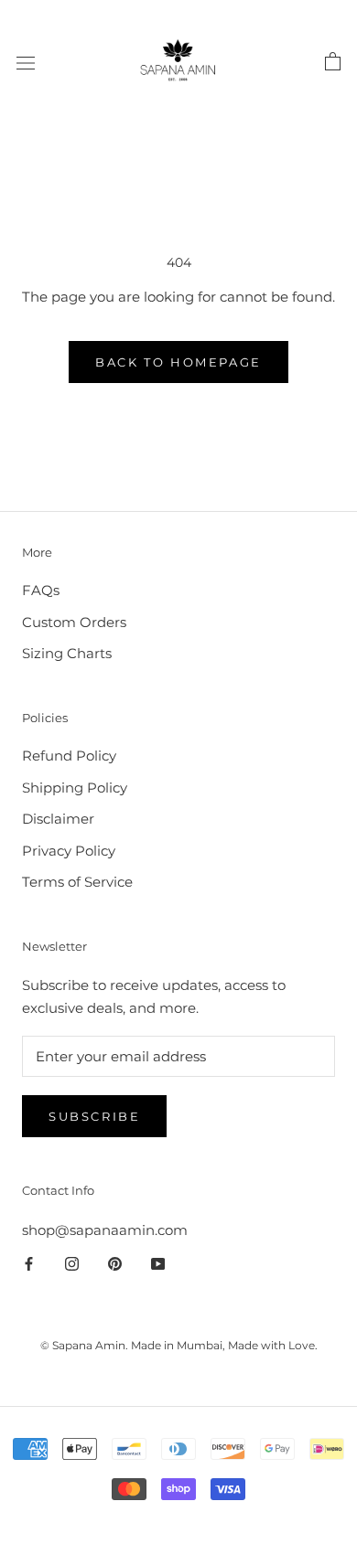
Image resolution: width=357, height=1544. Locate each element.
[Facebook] (29, 1263)
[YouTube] (158, 1263)
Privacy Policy (68, 850)
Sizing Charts (67, 653)
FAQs (41, 590)
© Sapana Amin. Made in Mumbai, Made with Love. (179, 1345)
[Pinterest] (115, 1263)
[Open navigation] (25, 62)
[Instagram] (72, 1263)
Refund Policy (69, 755)
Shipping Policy (74, 787)
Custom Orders (74, 622)
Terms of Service (77, 881)
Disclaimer (58, 818)
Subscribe (94, 1116)
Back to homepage (178, 362)
